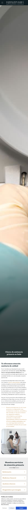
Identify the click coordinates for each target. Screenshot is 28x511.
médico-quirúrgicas (17, 421)
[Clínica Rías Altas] (15, 2)
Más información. (5, 504)
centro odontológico (14, 382)
